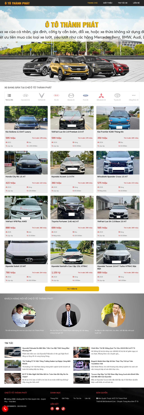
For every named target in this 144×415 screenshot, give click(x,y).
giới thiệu (107, 3)
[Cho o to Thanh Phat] (17, 3)
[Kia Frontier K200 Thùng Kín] (118, 118)
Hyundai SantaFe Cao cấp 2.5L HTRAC (70, 266)
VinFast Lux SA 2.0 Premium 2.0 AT (68, 132)
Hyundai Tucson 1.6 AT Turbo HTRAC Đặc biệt (116, 267)
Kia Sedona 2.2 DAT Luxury (18, 132)
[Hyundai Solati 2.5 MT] (26, 252)
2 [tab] (73, 78)
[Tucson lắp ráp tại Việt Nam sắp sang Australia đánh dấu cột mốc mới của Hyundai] (81, 378)
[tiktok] (62, 409)
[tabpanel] (25, 319)
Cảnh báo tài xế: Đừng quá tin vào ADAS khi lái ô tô (113, 348)
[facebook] (53, 409)
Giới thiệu (65, 398)
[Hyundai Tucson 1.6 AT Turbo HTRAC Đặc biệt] (118, 252)
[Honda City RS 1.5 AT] (26, 162)
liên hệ (136, 3)
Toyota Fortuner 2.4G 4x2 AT (65, 221)
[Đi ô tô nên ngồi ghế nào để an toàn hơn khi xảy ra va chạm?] (12, 378)
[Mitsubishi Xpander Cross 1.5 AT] (118, 162)
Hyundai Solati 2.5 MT (16, 266)
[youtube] (58, 409)
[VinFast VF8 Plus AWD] (26, 207)
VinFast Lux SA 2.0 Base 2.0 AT (112, 221)
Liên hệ (87, 398)
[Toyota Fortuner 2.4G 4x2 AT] (72, 207)
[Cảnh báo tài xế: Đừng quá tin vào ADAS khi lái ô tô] (81, 352)
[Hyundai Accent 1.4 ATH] (72, 162)
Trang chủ (54, 398)
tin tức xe (122, 3)
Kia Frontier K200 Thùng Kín (110, 132)
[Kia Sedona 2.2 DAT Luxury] (26, 118)
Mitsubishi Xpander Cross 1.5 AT (112, 176)
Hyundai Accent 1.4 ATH (63, 176)
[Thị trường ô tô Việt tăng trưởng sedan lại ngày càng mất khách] (12, 365)
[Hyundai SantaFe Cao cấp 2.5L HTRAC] (72, 252)
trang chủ (92, 3)
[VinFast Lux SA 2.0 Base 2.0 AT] (118, 207)
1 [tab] (71, 78)
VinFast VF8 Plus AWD (16, 221)
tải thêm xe (72, 289)
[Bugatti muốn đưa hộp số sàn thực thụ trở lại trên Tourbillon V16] (81, 365)
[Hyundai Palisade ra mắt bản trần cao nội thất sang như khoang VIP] (12, 352)
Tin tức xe (77, 398)
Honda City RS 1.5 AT (16, 176)
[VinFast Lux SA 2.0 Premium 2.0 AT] (72, 118)
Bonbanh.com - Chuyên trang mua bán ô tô (121, 401)
